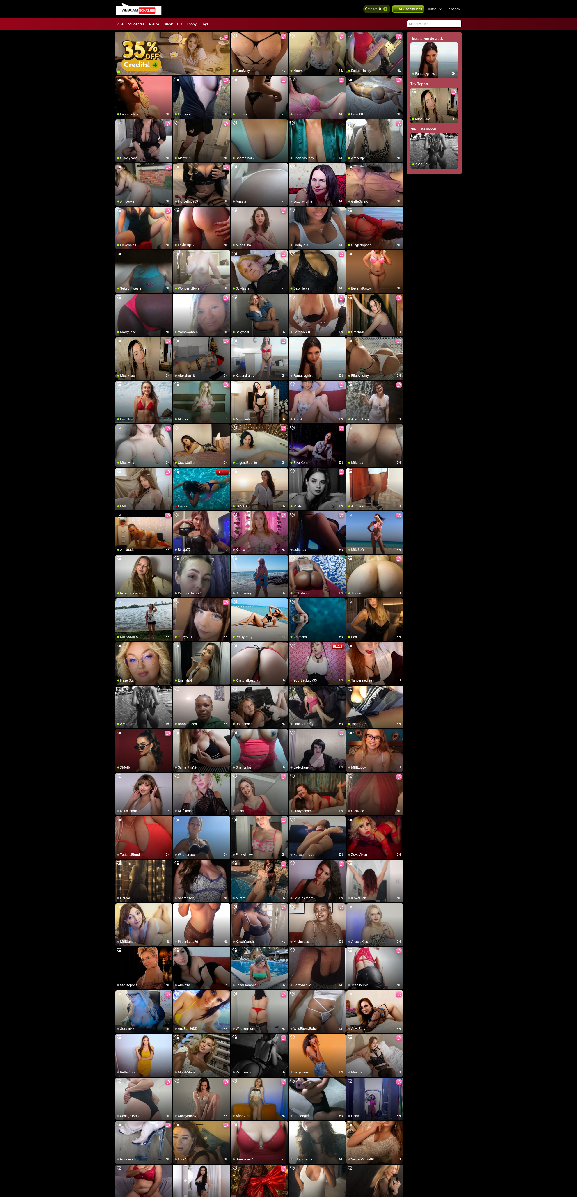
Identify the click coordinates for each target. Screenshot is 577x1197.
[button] (435, 9)
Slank (168, 24)
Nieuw (154, 24)
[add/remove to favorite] (234, 36)
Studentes (136, 24)
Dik (179, 24)
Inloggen (454, 9)
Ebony (192, 24)
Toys (204, 24)
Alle (120, 24)
